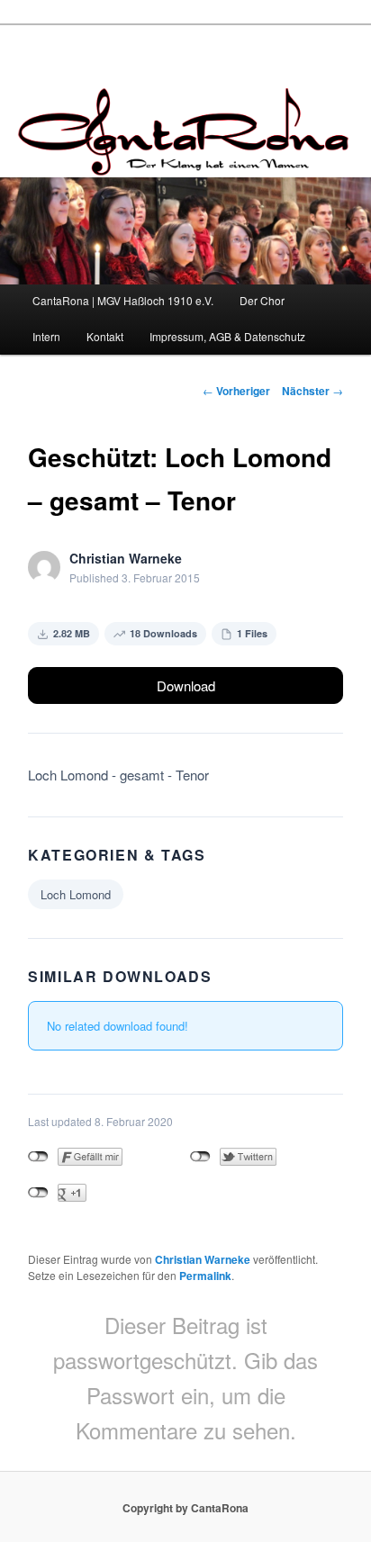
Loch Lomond (76, 894)
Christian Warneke (202, 1259)
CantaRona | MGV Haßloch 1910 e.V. (122, 300)
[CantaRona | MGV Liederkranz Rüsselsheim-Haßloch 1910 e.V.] (185, 161)
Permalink (205, 1275)
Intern (46, 336)
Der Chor (262, 300)
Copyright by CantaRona (185, 1508)
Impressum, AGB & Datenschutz (227, 336)
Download (186, 685)
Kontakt (104, 336)
